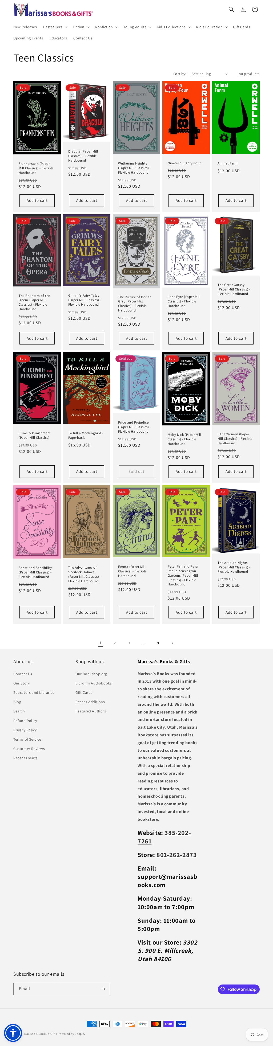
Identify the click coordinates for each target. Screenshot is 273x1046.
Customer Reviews (29, 748)
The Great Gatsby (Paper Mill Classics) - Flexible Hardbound (234, 289)
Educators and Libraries (33, 692)
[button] (55, 26)
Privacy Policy (25, 730)
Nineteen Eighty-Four (184, 163)
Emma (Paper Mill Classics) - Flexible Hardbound (132, 571)
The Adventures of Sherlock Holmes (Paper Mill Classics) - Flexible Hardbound (84, 574)
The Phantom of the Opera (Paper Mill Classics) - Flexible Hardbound (34, 302)
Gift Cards (84, 692)
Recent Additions (90, 701)
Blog (17, 701)
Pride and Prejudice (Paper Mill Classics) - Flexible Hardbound (134, 427)
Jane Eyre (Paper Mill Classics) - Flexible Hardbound (184, 301)
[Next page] (172, 643)
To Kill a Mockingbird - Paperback (85, 435)
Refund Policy (25, 720)
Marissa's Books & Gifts (40, 1034)
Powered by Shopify (71, 1034)
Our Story (21, 683)
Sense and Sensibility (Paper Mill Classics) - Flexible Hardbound (35, 572)
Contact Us (22, 673)
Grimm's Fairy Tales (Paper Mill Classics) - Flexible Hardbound (84, 300)
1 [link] (100, 643)
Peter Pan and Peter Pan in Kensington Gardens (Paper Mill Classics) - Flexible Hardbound (183, 575)
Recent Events (25, 758)
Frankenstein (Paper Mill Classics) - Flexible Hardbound (36, 168)
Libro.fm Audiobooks (93, 683)
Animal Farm (228, 164)
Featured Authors (90, 711)
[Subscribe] (103, 989)
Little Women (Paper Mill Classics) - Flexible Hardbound (235, 438)
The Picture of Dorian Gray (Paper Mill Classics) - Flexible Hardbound (135, 304)
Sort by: (179, 73)
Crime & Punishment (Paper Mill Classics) (35, 435)
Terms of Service (27, 739)
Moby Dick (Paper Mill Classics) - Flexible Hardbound (184, 439)
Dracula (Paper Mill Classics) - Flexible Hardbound (83, 156)
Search (19, 711)
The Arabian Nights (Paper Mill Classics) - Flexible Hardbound (234, 567)
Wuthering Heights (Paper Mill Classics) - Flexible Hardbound (134, 168)
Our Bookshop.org (91, 673)
